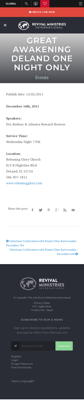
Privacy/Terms (42, 303)
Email (50, 310)
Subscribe (64, 345)
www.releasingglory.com (24, 183)
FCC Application (42, 306)
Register (16, 356)
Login (14, 360)
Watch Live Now (43, 12)
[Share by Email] (73, 210)
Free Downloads (21, 367)
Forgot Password (22, 363)
